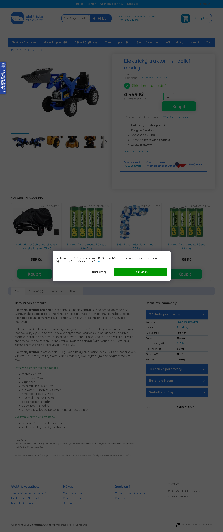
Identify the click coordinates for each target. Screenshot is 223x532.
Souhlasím (141, 272)
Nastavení (99, 272)
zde (97, 261)
